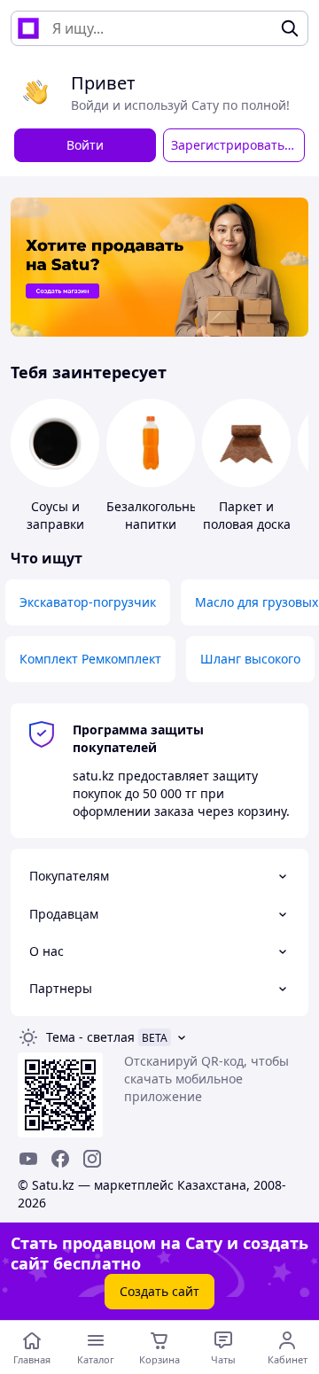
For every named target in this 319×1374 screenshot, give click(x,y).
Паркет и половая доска (247, 515)
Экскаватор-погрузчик (87, 602)
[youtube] (28, 1158)
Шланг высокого (250, 658)
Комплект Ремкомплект (90, 658)
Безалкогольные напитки (156, 515)
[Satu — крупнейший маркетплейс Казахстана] (28, 28)
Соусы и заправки (55, 515)
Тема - (90, 1037)
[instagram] (92, 1158)
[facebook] (60, 1158)
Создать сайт (159, 1291)
